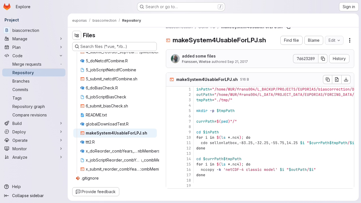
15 (188, 164)
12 (188, 148)
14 (188, 158)
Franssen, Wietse (196, 61)
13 (188, 153)
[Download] (346, 79)
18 (188, 180)
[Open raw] (336, 79)
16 (188, 169)
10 (188, 137)
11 (188, 142)
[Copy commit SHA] (322, 58)
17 (188, 175)
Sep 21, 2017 (237, 61)
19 (188, 185)
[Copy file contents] (327, 79)
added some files (199, 56)
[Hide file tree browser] (76, 35)
